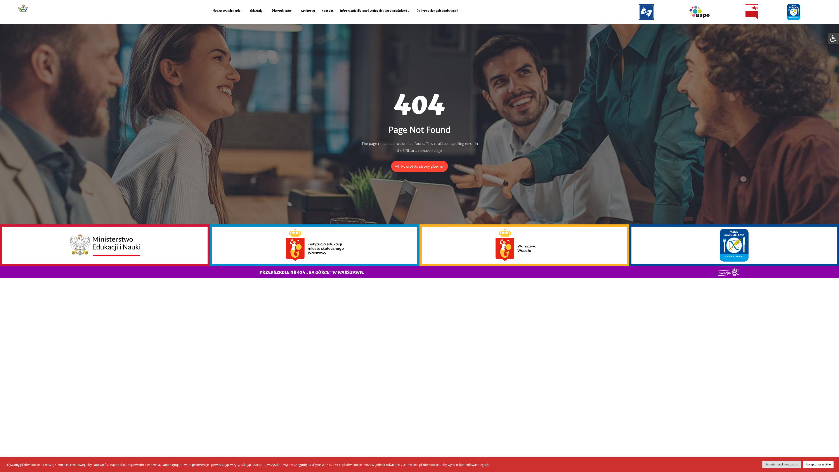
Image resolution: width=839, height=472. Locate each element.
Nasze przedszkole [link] (227, 11)
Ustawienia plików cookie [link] (781, 464)
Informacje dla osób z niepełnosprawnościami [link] (373, 11)
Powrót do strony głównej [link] (422, 166)
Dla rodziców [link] (281, 11)
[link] (833, 38)
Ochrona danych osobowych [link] (437, 11)
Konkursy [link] (308, 11)
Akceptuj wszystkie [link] (818, 464)
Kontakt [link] (327, 11)
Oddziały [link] (256, 11)
